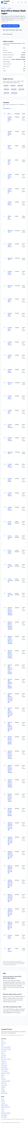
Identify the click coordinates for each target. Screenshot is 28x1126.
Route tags (3, 1083)
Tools (2, 1045)
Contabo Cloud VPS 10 (10, 937)
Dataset (3, 1089)
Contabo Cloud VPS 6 (10, 315)
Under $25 (13, 89)
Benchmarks (4, 1067)
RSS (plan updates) (5, 1113)
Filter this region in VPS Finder (10, 25)
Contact (3, 1103)
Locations (3, 1061)
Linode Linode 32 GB (10, 566)
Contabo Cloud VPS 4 (10, 329)
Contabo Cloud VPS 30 (10, 245)
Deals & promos (4, 1069)
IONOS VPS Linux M (10, 950)
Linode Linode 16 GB (10, 537)
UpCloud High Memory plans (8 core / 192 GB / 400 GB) (10, 727)
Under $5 (6, 85)
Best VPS (3, 8)
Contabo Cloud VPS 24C (10, 439)
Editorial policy (4, 1105)
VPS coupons (4, 1071)
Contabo (17, 117)
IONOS (16, 145)
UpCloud (17, 607)
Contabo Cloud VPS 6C (10, 371)
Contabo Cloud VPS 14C (10, 494)
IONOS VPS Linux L (9, 218)
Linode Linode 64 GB (10, 580)
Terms (2, 1111)
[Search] (12, 2)
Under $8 (13, 85)
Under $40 (21, 89)
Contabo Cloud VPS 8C (10, 480)
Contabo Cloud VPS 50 (10, 397)
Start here (3, 1043)
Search (2, 1053)
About (2, 1099)
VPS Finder (3, 1051)
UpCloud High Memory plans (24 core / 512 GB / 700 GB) (10, 698)
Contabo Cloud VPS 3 (10, 357)
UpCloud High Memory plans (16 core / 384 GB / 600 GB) (10, 683)
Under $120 (14, 92)
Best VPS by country (6, 1059)
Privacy (3, 1109)
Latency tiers (4, 1085)
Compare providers (5, 1081)
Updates (3, 1087)
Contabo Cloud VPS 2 (10, 412)
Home (2, 1041)
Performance (4, 1065)
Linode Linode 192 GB (9, 552)
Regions (9, 8)
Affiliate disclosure (5, 1107)
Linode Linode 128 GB (9, 523)
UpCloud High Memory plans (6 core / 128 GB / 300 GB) (10, 712)
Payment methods (5, 1073)
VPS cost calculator (5, 1047)
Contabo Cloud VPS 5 (10, 300)
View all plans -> (7, 108)
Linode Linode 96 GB (10, 595)
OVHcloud (17, 230)
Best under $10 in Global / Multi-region (12, 30)
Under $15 (6, 89)
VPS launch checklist (6, 1049)
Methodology (4, 1093)
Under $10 (20, 85)
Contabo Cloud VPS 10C (10, 509)
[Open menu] (25, 2)
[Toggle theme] (21, 2)
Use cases (3, 1055)
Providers (3, 1079)
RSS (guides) (4, 1115)
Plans (2, 1077)
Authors (3, 1101)
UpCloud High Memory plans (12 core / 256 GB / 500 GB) (10, 669)
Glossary (3, 1091)
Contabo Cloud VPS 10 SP (10, 426)
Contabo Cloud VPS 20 (10, 343)
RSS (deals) (4, 1117)
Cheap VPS (4, 1063)
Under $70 (6, 92)
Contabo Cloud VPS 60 (10, 273)
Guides (2, 1075)
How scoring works (8, 34)
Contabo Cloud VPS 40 (10, 203)
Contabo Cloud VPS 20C (10, 466)
